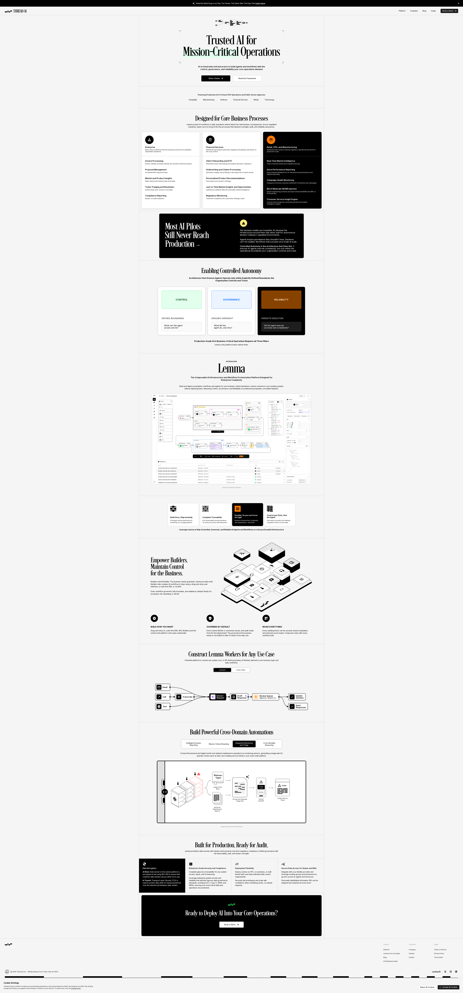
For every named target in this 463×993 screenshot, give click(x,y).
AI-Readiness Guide (390, 961)
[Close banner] (458, 3)
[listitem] (162, 876)
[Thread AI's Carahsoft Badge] (436, 972)
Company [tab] (414, 11)
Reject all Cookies (427, 987)
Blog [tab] (424, 11)
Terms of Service (440, 950)
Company (412, 950)
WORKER (222, 670)
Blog (385, 957)
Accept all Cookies (450, 987)
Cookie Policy (76, 988)
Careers (411, 953)
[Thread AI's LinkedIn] (456, 972)
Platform (386, 950)
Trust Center (438, 957)
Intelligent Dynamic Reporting (193, 744)
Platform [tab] (402, 11)
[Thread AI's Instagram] (451, 972)
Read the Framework (247, 78)
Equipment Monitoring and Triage (244, 744)
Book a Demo (448, 11)
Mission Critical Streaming (219, 744)
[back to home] (16, 10)
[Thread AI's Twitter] (445, 972)
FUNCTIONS (240, 670)
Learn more (260, 3)
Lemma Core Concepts (391, 953)
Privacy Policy (439, 953)
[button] (231, 697)
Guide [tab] (433, 11)
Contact (411, 957)
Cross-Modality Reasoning (269, 744)
